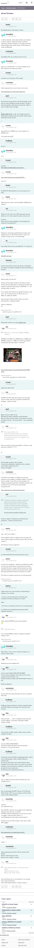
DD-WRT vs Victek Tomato (10, 904)
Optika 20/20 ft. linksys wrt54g (11, 910)
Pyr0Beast (9, 141)
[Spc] (3, 328)
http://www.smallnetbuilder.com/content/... (13, 167)
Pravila (3, 939)
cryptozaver (9, 51)
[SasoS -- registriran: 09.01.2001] (3, 198)
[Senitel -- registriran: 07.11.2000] (3, 25)
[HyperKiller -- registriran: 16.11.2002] (3, 800)
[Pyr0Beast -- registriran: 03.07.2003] (3, 141)
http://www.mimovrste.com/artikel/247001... (13, 177)
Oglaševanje (21, 942)
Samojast (4, 923)
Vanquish (9, 260)
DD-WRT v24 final (6, 256)
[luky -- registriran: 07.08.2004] (3, 393)
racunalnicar (10, 688)
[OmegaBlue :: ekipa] (3, 35)
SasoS (8, 197)
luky (7, 392)
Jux (7, 208)
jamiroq (8, 586)
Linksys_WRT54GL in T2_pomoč (11, 922)
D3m (7, 667)
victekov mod (22, 322)
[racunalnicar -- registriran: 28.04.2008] (3, 689)
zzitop (3, 905)
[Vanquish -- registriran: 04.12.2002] (3, 261)
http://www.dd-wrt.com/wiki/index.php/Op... (13, 832)
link (17, 107)
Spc (7, 327)
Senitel (8, 24)
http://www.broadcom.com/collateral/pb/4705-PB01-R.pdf (15, 370)
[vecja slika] (13, 355)
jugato (3, 917)
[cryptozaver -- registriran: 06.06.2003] (3, 52)
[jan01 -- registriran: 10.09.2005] (3, 97)
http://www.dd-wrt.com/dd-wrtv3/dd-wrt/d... (13, 490)
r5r (7, 241)
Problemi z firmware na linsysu (11, 927)
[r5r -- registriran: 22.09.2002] (3, 241)
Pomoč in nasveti (11, 931)
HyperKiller (9, 799)
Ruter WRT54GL (7, 916)
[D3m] (3, 668)
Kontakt (3, 945)
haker (3, 929)
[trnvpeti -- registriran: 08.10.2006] (3, 73)
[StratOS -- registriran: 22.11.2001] (3, 786)
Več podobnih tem (4, 935)
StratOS (8, 785)
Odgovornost (5, 942)
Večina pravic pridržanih (24, 939)
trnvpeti (8, 73)
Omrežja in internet (11, 907)
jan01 (7, 96)
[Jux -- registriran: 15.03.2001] (3, 209)
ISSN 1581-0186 (22, 945)
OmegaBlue (9, 34)
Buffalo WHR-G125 (6, 114)
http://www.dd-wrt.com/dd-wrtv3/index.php (13, 92)
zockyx (8, 274)
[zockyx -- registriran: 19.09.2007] (3, 274)
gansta (3, 911)
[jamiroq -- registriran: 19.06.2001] (3, 587)
